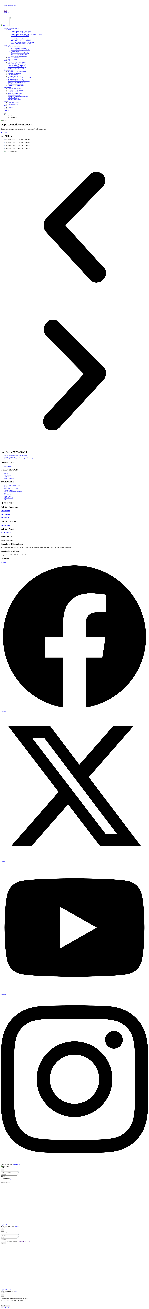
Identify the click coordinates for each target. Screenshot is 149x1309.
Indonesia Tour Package (14, 99)
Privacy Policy (8, 496)
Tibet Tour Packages (13, 57)
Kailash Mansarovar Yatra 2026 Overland (15, 455)
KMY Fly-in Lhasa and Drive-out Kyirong (22, 42)
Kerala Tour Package (13, 102)
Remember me (6, 1178)
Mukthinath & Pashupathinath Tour (20, 50)
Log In (17, 1291)
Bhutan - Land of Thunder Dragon (17, 62)
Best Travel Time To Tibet (11, 488)
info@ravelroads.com (10, 5)
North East (7, 60)
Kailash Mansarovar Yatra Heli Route (21, 43)
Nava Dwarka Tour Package (15, 84)
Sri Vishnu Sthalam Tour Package (17, 71)
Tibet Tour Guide (12, 59)
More (5, 105)
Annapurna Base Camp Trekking (20, 53)
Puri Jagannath (8, 473)
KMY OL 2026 (8, 498)
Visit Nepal (7, 45)
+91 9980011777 (5, 511)
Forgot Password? (6, 1180)
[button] (76, 114)
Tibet (5, 493)
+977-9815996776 (6, 532)
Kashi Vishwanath (9, 478)
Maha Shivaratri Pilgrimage (18, 48)
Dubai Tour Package (13, 98)
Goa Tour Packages (13, 104)
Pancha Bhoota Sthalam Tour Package (18, 82)
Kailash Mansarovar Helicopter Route (21, 33)
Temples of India (8, 70)
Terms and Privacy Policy (24, 1241)
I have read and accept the (16, 1241)
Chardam (6, 476)
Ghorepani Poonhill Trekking (19, 56)
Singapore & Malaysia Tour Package (18, 96)
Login (5, 11)
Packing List (7, 494)
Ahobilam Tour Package (14, 73)
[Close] (2, 1170)
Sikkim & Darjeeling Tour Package (17, 64)
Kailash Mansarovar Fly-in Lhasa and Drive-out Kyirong (26, 34)
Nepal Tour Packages (13, 51)
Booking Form (8, 466)
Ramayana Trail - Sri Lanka (15, 90)
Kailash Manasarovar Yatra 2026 (20, 36)
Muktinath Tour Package (14, 46)
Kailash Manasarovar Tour (11, 28)
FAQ (5, 499)
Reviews (6, 487)
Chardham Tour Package (14, 76)
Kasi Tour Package (13, 74)
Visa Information (8, 490)
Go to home (4, 132)
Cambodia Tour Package (14, 88)
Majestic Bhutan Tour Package (16, 68)
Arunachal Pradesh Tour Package (17, 67)
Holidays (6, 101)
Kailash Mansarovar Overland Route (21, 31)
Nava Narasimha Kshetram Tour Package (19, 81)
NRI (9, 37)
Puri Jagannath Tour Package (15, 79)
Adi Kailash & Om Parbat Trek (16, 85)
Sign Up (6, 12)
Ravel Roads (16, 1164)
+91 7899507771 (5, 517)
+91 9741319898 (5, 514)
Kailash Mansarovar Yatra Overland (21, 39)
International (7, 87)
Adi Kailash (7, 475)
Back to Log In (5, 1307)
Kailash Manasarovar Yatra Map (13, 491)
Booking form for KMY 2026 (12, 485)
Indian (9, 29)
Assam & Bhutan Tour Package (16, 65)
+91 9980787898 (5, 525)
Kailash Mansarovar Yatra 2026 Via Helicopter (17, 457)
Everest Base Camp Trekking (19, 54)
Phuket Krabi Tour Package (15, 93)
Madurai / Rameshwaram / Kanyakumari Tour (20, 78)
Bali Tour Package (13, 91)
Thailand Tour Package (14, 95)
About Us (10, 107)
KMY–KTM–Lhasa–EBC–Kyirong (21, 40)
